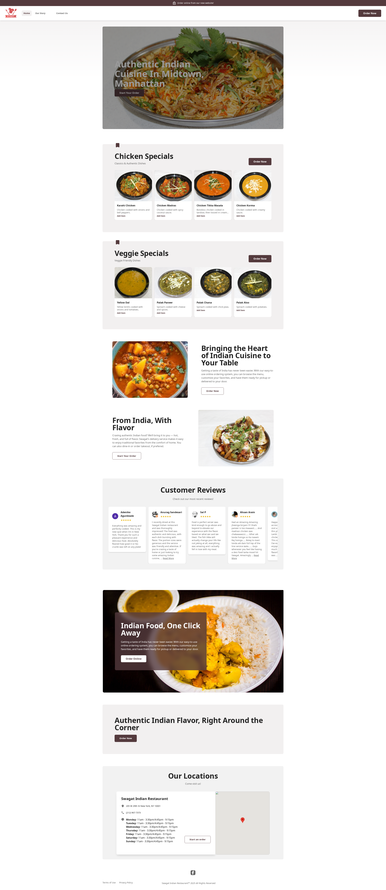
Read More (168, 558)
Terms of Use (109, 882)
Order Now (369, 13)
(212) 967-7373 (133, 812)
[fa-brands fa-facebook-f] (193, 872)
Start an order (198, 839)
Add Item (121, 216)
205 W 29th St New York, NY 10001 (143, 806)
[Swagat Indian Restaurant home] (11, 13)
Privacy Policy (126, 882)
